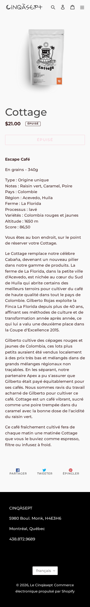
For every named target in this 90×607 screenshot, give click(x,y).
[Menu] (82, 7)
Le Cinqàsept (41, 585)
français (43, 571)
